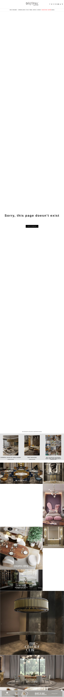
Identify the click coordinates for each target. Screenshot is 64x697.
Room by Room (44, 9)
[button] (62, 448)
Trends (30, 9)
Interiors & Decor (21, 9)
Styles (27, 9)
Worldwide (14, 9)
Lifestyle (34, 9)
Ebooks (52, 9)
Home (11, 9)
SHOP (49, 9)
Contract (39, 9)
